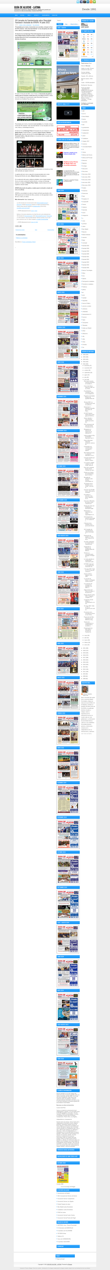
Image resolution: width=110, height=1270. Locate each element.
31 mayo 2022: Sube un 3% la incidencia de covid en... (89, 607)
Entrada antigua (51, 229)
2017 (84, 657)
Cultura (22, 15)
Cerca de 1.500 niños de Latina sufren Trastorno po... (89, 502)
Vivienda (84, 344)
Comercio (84, 144)
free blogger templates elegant (65, 1268)
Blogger (73, 1186)
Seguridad (84, 300)
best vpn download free (77, 1268)
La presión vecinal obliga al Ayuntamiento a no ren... (89, 601)
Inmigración (85, 215)
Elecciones (85, 171)
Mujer (83, 240)
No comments (36, 25)
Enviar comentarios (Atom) (29, 242)
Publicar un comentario (21, 237)
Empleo (84, 188)
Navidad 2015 (85, 245)
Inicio (16, 15)
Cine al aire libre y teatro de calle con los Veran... (89, 387)
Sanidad (84, 298)
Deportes (37, 15)
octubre (86, 370)
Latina (83, 226)
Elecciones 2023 (86, 185)
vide (83, 336)
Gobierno (84, 207)
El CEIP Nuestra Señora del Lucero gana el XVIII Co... (89, 414)
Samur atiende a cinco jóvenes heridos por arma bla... (89, 420)
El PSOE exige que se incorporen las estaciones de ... (89, 565)
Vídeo (83, 341)
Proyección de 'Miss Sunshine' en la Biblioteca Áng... (89, 618)
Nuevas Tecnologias (87, 270)
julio (85, 377)
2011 (84, 671)
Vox (83, 347)
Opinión (84, 278)
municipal (84, 243)
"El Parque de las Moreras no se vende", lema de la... (88, 485)
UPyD (83, 330)
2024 (84, 359)
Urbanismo (85, 333)
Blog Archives (74, 24)
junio (85, 379)
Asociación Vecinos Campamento (66, 1198)
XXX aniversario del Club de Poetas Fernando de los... (89, 426)
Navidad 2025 (85, 267)
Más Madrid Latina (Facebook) (65, 1207)
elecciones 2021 (86, 182)
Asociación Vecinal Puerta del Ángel (67, 1218)
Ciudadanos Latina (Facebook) (65, 1209)
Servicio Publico (86, 303)
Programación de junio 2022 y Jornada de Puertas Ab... (88, 630)
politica (84, 289)
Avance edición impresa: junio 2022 (88, 575)
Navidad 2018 (85, 248)
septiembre (87, 372)
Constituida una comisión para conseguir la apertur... (88, 448)
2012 (84, 669)
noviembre (87, 368)
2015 (84, 662)
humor (83, 212)
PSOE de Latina (62, 1212)
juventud (84, 223)
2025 (84, 357)
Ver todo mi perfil (86, 733)
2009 (84, 676)
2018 (84, 655)
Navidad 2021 (85, 256)
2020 (84, 650)
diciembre (86, 365)
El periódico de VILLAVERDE (65, 1230)
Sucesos (84, 317)
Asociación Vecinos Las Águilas (66, 1201)
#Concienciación (28, 216)
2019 (84, 653)
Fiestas (84, 204)
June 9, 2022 (34, 210)
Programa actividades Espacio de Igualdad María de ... (89, 397)
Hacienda (84, 210)
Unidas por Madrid (86, 328)
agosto (86, 375)
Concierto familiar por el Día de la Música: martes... (89, 459)
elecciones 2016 (86, 177)
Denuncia (84, 160)
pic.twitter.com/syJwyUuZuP (23, 208)
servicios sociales (86, 306)
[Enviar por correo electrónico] (16, 226)
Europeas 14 (85, 199)
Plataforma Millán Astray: (71, 146)
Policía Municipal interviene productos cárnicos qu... (89, 442)
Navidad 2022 (85, 259)
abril (85, 637)
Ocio (83, 276)
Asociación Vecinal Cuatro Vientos (66, 1215)
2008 (84, 678)
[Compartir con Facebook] (21, 226)
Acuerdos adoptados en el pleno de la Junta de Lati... (89, 543)
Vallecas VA (61, 1236)
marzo (85, 640)
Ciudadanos (85, 138)
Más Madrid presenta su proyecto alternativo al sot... (89, 454)
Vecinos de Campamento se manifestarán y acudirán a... (88, 623)
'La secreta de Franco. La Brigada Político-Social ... (89, 580)
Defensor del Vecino (87, 155)
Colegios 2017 (85, 141)
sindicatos (84, 308)
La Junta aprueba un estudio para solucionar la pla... (89, 560)
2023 (84, 361)
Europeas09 (85, 201)
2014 (84, 664)
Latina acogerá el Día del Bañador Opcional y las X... (89, 437)
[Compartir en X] (19, 226)
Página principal (60, 1259)
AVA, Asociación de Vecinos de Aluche (67, 1196)
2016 (84, 660)
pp (82, 292)
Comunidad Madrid (87, 146)
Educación (84, 168)
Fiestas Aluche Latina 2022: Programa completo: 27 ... (89, 596)
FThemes (26, 1268)
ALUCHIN (84, 122)
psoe (83, 295)
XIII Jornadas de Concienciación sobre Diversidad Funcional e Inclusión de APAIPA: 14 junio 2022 (33, 21)
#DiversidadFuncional (42, 203)
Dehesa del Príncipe (87, 157)
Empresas (84, 190)
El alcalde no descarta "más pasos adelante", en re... (89, 496)
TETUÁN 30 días (62, 1233)
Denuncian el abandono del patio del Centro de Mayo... (89, 409)
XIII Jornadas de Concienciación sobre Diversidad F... (89, 531)
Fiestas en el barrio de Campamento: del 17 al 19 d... (89, 474)
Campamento (85, 130)
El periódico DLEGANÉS (64, 1241)
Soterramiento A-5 (86, 314)
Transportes (85, 322)
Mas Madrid (85, 229)
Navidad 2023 (85, 262)
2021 (84, 648)
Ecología (84, 166)
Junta (24, 25)
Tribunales (84, 325)
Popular (60, 24)
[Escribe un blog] (17, 226)
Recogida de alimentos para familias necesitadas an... (89, 479)
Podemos (84, 287)
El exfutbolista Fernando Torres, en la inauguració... (89, 392)
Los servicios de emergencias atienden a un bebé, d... (88, 585)
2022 (84, 364)
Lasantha (39, 1268)
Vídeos (30, 15)
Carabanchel (85, 133)
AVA (83, 124)
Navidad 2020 (85, 254)
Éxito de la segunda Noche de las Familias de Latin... (89, 469)
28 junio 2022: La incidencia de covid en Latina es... (89, 403)
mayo (85, 635)
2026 (84, 354)
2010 (84, 674)
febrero (86, 642)
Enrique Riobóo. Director (87, 695)
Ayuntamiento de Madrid (64, 1193)
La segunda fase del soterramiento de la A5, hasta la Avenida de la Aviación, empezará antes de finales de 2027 (71, 173)
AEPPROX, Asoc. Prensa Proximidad (67, 1225)
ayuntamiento (85, 127)
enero (85, 644)
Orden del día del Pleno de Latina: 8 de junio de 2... (89, 591)
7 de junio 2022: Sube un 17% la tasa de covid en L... (89, 570)
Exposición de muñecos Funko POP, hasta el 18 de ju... (89, 537)
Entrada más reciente (20, 229)
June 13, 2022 (34, 222)
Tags (66, 24)
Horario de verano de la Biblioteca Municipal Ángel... (89, 507)
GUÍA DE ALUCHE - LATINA (27, 7)
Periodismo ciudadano (87, 284)
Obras (83, 273)
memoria (84, 237)
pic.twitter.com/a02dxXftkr (42, 219)
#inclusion (19, 204)
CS (83, 149)
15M (83, 111)
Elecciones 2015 (86, 174)
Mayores (84, 232)
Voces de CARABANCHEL (64, 1239)
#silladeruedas (36, 206)
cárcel (83, 135)
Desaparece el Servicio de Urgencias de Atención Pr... (88, 431)
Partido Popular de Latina (64, 1204)
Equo (83, 196)
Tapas (83, 319)
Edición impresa (45, 15)
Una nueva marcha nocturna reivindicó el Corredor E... (89, 382)
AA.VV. (84, 113)
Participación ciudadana (88, 281)
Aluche (84, 119)
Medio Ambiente (86, 234)
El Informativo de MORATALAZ (65, 1228)
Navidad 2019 (85, 251)
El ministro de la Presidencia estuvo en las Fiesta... (89, 613)
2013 (84, 667)
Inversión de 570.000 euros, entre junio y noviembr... (89, 491)
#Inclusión (49, 216)
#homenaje (28, 204)
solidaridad (28, 25)
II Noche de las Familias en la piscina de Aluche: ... (89, 525)
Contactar (54, 15)
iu (82, 218)
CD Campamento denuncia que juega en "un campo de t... (89, 518)
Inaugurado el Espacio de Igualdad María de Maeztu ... (89, 548)
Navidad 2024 (85, 265)
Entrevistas (85, 193)
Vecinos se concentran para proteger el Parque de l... (89, 554)
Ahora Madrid (85, 116)
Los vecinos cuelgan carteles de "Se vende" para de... (89, 464)
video (83, 339)
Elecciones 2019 (86, 179)
